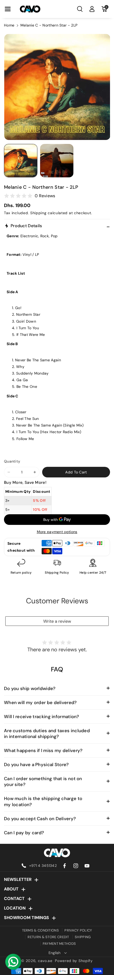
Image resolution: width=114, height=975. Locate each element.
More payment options (57, 531)
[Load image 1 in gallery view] (20, 160)
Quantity (12, 461)
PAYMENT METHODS (59, 943)
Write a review (57, 621)
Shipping (38, 212)
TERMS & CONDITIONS (40, 930)
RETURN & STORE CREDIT (48, 937)
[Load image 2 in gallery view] (56, 160)
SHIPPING (83, 937)
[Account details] (92, 9)
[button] (8, 9)
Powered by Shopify (74, 960)
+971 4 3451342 (43, 865)
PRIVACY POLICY (78, 930)
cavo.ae (45, 960)
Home (9, 25)
